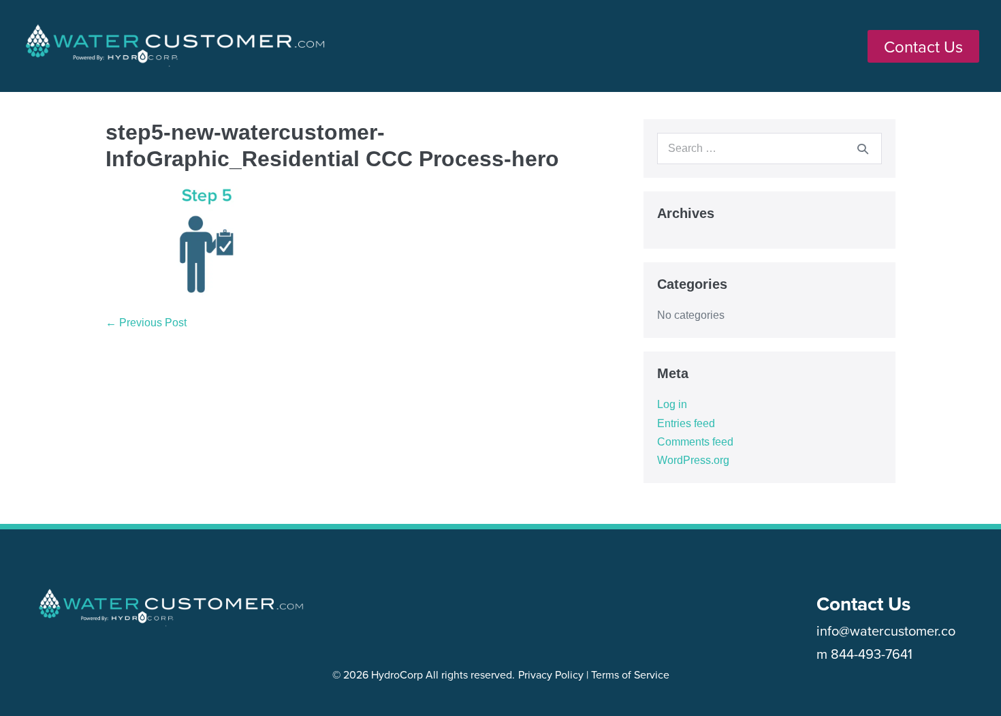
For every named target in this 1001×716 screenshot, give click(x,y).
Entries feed (686, 423)
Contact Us (863, 603)
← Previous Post (146, 322)
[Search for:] (769, 148)
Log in (672, 404)
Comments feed (695, 442)
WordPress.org (693, 460)
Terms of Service (630, 674)
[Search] (863, 148)
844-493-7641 (871, 654)
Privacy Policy (551, 674)
